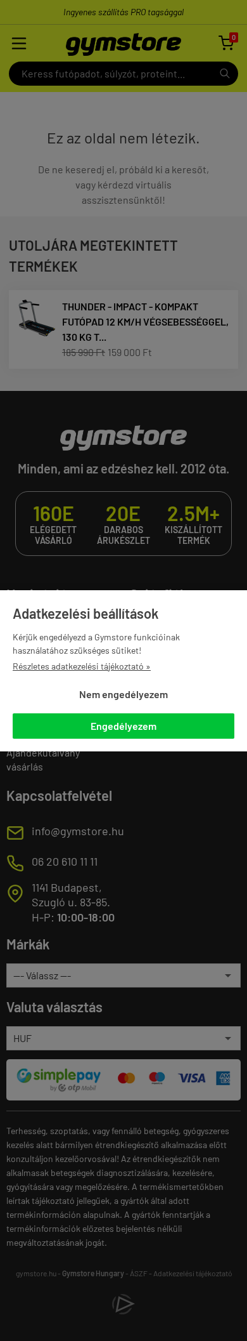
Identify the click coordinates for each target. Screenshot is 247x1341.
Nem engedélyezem (123, 694)
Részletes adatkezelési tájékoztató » (82, 666)
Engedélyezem (123, 726)
